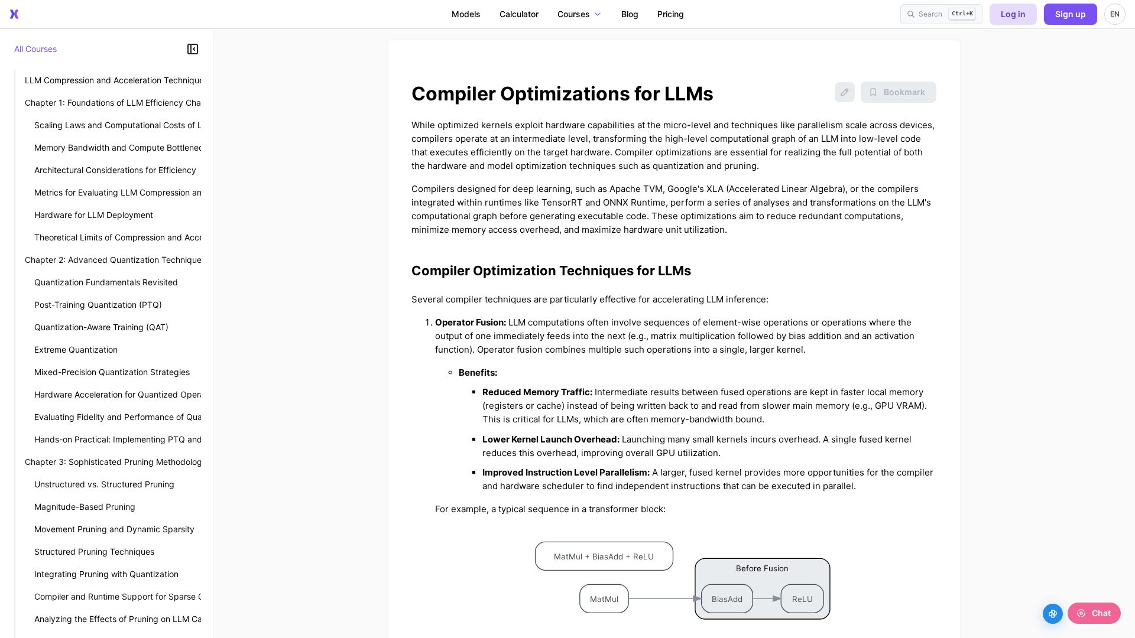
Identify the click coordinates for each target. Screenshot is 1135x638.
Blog (629, 14)
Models (466, 14)
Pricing (670, 14)
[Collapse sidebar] (192, 49)
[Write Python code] (1053, 614)
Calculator (519, 14)
